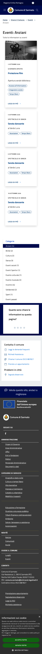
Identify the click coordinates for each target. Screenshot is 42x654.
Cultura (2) (10, 255)
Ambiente (9, 518)
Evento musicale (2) (13, 280)
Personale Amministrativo (15, 462)
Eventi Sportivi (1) (13, 270)
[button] (21, 650)
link (10, 635)
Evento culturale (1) (13, 275)
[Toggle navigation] (4, 10)
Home (5, 20)
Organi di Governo (12, 444)
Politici (8, 459)
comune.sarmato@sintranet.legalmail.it (21, 580)
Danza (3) (9, 260)
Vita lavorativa (11, 485)
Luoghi (8, 555)
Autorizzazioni (11, 526)
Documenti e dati (12, 466)
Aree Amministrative (13, 448)
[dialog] (21, 634)
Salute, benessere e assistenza (17, 522)
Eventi (30, 20)
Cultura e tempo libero (14, 481)
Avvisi (7, 544)
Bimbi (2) (9, 250)
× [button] (39, 617)
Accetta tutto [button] (21, 640)
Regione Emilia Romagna (13, 2)
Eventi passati (11, 299)
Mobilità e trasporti (13, 496)
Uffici (7, 451)
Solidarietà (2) (11, 289)
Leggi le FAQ (10, 600)
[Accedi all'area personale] (33, 3)
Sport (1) (9, 294)
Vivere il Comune (18, 20)
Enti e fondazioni (12, 455)
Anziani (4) (10, 246)
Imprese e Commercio (13, 489)
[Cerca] (37, 10)
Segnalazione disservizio (15, 597)
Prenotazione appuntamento (16, 593)
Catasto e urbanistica (13, 492)
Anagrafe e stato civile (14, 477)
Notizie (8, 537)
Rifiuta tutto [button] (20, 645)
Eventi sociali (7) (12, 265)
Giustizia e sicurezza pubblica (16, 511)
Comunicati (9, 541)
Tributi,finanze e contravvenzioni (18, 515)
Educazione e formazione (15, 507)
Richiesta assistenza (13, 604)
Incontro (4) (10, 284)
